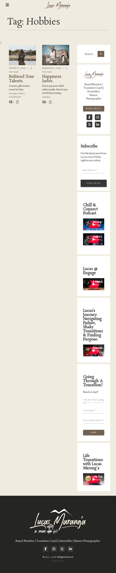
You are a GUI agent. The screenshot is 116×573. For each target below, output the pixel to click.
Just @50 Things (16, 93)
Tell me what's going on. (93, 401)
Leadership (15, 97)
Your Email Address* (93, 420)
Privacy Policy (58, 561)
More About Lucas (93, 109)
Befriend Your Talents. (21, 79)
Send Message (93, 433)
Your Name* (89, 410)
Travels (46, 97)
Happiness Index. (51, 79)
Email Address (90, 170)
